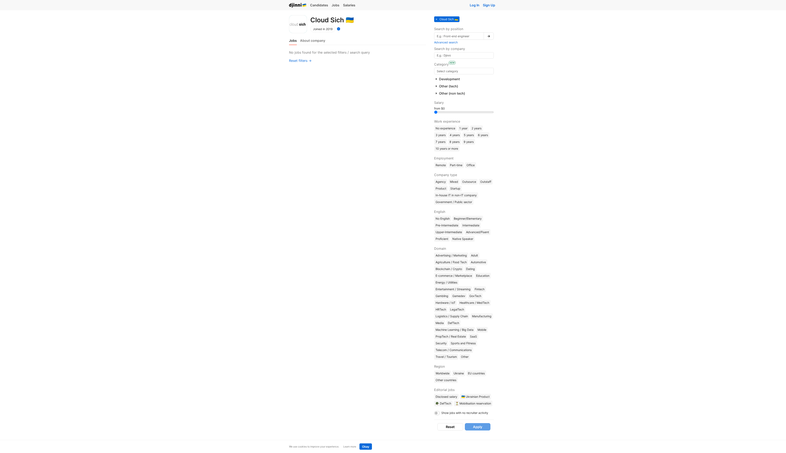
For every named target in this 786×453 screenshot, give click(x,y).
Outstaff (485, 181)
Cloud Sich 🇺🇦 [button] (448, 19)
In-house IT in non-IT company (456, 195)
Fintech (479, 289)
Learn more (349, 446)
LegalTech (457, 309)
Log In (474, 5)
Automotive (478, 262)
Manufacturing (481, 316)
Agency (441, 181)
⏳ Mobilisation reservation (473, 403)
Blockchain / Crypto (449, 269)
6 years (483, 135)
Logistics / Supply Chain (452, 316)
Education (482, 275)
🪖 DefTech (443, 403)
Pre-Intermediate (447, 225)
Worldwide (442, 373)
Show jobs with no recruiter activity (464, 413)
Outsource (469, 181)
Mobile (482, 329)
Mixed (454, 181)
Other (465, 356)
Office (470, 165)
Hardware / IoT (445, 302)
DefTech (453, 323)
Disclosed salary (446, 396)
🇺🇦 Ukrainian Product (475, 396)
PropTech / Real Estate (451, 336)
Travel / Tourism (446, 356)
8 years (454, 141)
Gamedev (458, 296)
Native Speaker (462, 239)
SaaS (473, 336)
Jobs (335, 5)
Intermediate (470, 225)
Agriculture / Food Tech (451, 262)
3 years (441, 135)
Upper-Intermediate (449, 232)
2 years (476, 128)
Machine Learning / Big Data (454, 329)
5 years (469, 135)
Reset (450, 427)
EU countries (476, 373)
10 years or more (447, 148)
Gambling (442, 296)
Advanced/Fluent (477, 232)
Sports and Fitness (463, 343)
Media (440, 323)
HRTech (441, 309)
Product (441, 188)
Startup (455, 188)
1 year (463, 128)
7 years (440, 141)
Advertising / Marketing (451, 255)
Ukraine (459, 373)
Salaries (349, 5)
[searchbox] (464, 71)
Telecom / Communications (454, 350)
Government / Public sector (454, 202)
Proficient (442, 239)
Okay (365, 446)
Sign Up (489, 5)
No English (443, 218)
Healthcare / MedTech (474, 302)
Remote (441, 165)
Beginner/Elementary (468, 218)
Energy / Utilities (446, 282)
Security (441, 343)
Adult (474, 255)
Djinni (298, 5)
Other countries (446, 380)
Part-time (456, 165)
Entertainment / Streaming (453, 289)
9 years (469, 141)
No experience (445, 128)
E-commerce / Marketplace (454, 275)
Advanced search (446, 42)
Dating (470, 269)
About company (312, 40)
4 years (455, 135)
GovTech (475, 296)
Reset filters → (300, 61)
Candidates (319, 5)
